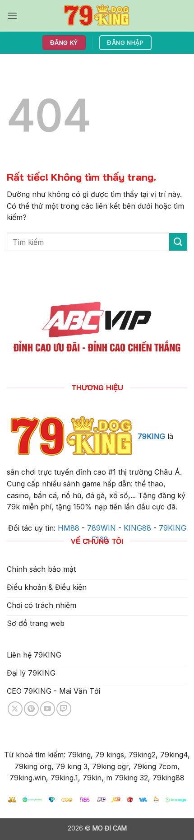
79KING (151, 436)
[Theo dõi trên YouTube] (47, 708)
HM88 (68, 527)
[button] (12, 16)
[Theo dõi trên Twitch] (63, 708)
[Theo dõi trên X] (15, 708)
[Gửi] (178, 242)
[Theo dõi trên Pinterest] (31, 708)
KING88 (137, 527)
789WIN (101, 527)
